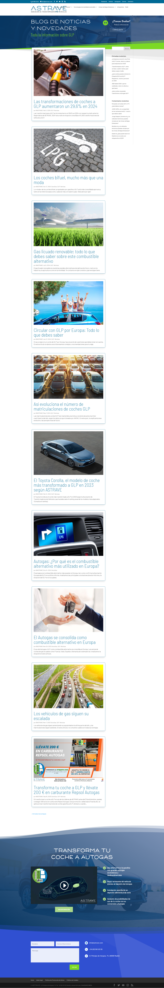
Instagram (117, 1)
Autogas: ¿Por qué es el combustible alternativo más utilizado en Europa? (66, 563)
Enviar (74, 967)
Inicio (57, 7)
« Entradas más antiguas (39, 814)
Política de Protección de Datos (54, 980)
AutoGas (54, 186)
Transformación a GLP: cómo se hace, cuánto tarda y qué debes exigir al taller (120, 69)
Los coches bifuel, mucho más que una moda (68, 180)
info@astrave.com (96, 943)
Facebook (104, 1)
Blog (56, 11)
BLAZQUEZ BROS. (86, 985)
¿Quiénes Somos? (65, 7)
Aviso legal (39, 980)
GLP (52, 110)
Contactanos (118, 30)
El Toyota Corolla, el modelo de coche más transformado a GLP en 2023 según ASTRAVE (67, 484)
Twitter (111, 1)
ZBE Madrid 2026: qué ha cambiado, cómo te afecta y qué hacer (120, 86)
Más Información (64, 909)
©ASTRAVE (39, 110)
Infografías (120, 7)
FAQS (126, 7)
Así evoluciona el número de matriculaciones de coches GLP (62, 406)
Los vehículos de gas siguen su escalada (61, 716)
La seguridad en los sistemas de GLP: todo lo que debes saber (121, 111)
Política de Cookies (72, 980)
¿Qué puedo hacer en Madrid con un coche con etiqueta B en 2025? (121, 136)
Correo (124, 1)
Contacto (130, 1)
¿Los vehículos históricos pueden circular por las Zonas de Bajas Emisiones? (121, 128)
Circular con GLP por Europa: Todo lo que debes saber (66, 332)
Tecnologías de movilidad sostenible (84, 7)
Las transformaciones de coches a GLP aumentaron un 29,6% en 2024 (65, 103)
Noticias (56, 110)
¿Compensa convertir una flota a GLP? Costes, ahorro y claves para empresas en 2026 (121, 61)
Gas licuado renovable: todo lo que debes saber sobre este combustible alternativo (66, 256)
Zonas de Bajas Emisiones (106, 7)
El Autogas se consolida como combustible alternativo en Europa (65, 639)
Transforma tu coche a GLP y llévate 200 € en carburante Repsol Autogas (66, 789)
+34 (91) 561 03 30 (95, 949)
